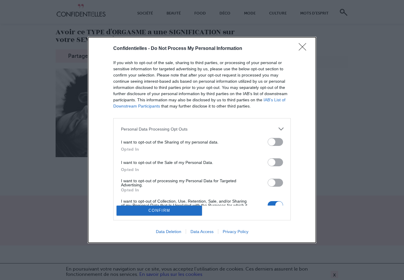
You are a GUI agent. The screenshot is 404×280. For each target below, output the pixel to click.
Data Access (202, 231)
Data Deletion (168, 231)
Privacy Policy (235, 231)
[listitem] (202, 129)
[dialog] (202, 139)
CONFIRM (159, 210)
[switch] (275, 142)
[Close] (304, 48)
